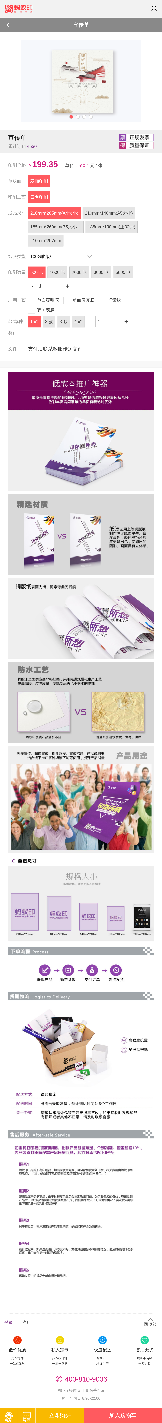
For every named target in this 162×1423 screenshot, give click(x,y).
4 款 (78, 321)
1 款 (34, 321)
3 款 (64, 321)
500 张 (36, 272)
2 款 (49, 321)
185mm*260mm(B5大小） (55, 226)
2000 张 (79, 272)
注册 (26, 1322)
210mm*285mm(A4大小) (54, 213)
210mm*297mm (45, 240)
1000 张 (57, 272)
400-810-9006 (86, 1379)
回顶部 (150, 1324)
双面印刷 (39, 181)
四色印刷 (39, 197)
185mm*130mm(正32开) (111, 226)
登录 (154, 8)
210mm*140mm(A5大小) (109, 213)
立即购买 (60, 1415)
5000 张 (123, 272)
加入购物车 (123, 1415)
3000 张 (101, 272)
